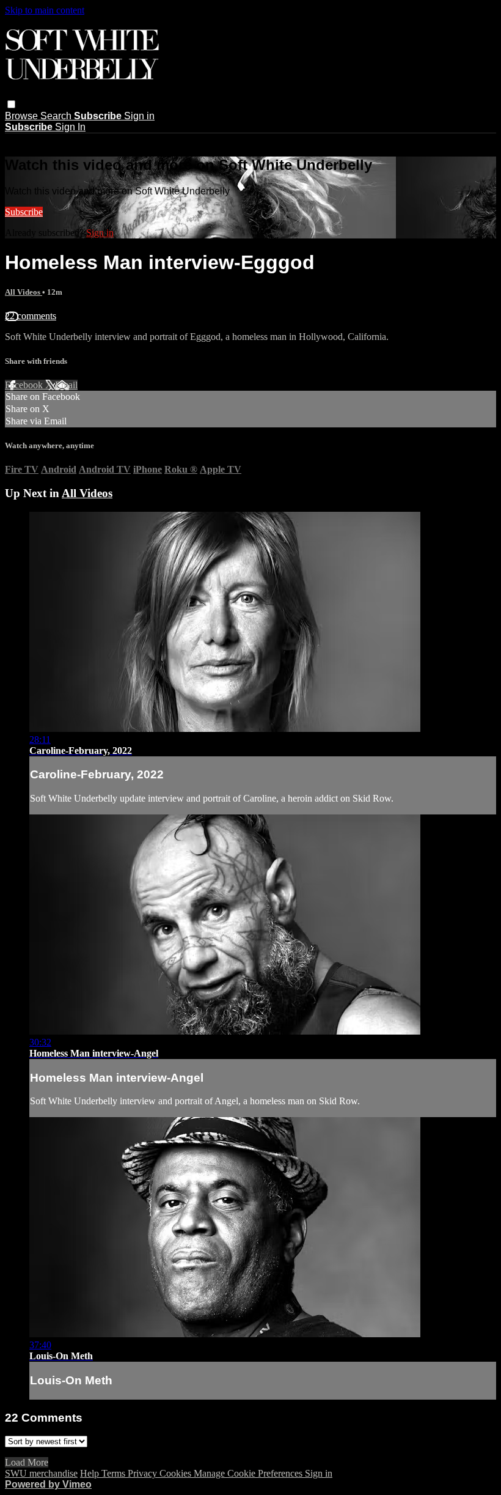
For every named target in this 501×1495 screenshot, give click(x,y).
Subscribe (24, 212)
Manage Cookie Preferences (249, 1473)
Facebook (25, 385)
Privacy (143, 1473)
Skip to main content (44, 10)
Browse (22, 116)
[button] (11, 104)
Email (66, 385)
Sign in (139, 116)
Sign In (70, 127)
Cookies (176, 1473)
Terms (114, 1473)
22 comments (30, 316)
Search (57, 116)
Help (90, 1473)
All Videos (23, 292)
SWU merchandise (41, 1473)
